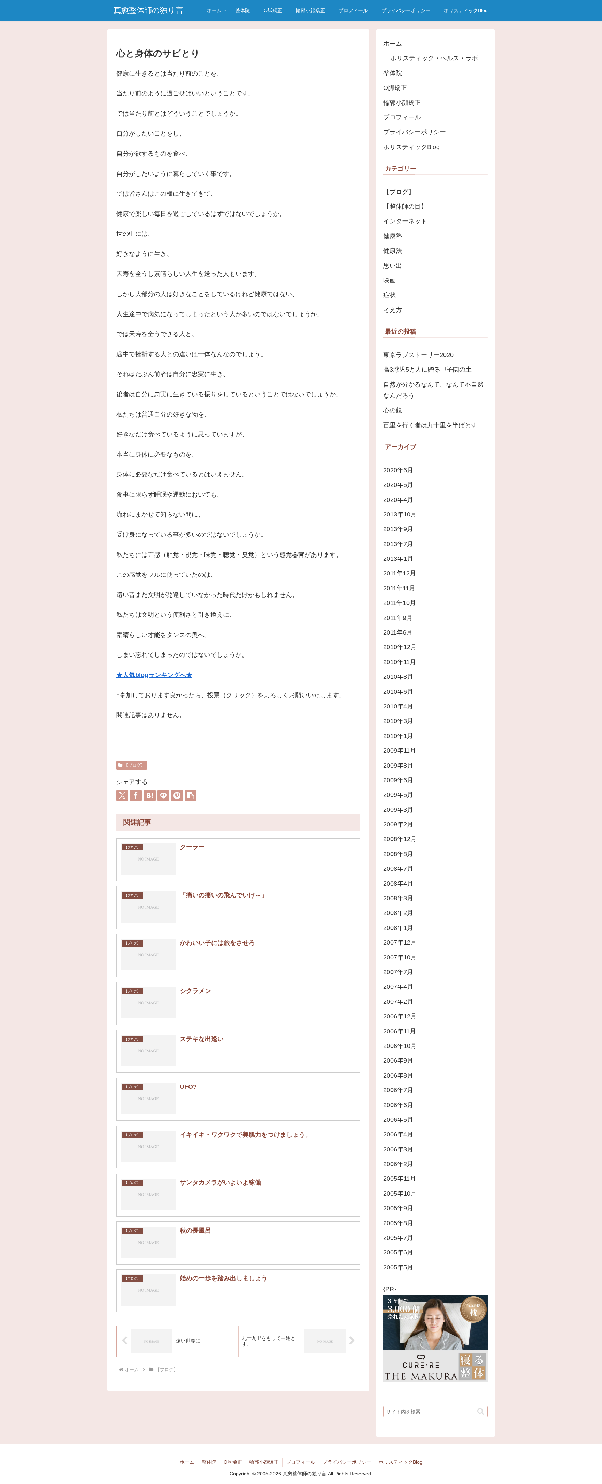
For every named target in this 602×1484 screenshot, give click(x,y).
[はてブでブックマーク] (150, 795)
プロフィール (402, 117)
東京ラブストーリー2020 (418, 354)
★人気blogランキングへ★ (154, 674)
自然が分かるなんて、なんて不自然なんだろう (433, 390)
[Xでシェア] (122, 795)
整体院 (392, 73)
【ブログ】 (134, 765)
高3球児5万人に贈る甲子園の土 (427, 369)
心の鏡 (392, 410)
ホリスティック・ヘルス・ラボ (434, 58)
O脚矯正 (395, 87)
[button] (190, 795)
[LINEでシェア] (163, 795)
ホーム (392, 43)
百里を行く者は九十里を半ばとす (430, 425)
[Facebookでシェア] (136, 795)
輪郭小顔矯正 (402, 102)
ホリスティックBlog (411, 146)
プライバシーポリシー (414, 132)
